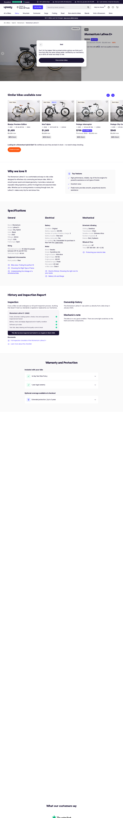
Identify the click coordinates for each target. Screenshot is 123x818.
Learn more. (59, 243)
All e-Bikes (7, 23)
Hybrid (14, 23)
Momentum (20, 23)
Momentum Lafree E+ (32, 23)
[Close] (63, 1)
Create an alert (14, 149)
